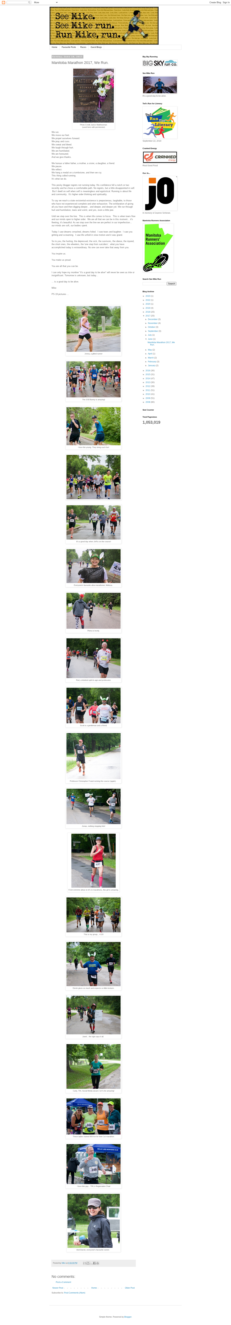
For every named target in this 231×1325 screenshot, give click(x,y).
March (151, 358)
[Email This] (84, 1263)
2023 (148, 296)
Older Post (130, 1288)
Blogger (127, 1317)
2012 (148, 386)
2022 (148, 300)
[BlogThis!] (88, 1263)
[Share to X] (91, 1263)
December (153, 319)
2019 (148, 308)
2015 (148, 374)
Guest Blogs (96, 47)
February (152, 361)
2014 (148, 378)
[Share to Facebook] (94, 1263)
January (152, 365)
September (153, 331)
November (153, 323)
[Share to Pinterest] (97, 1263)
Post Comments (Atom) (74, 1293)
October (152, 327)
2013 (148, 382)
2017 (148, 316)
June (150, 339)
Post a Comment (63, 1282)
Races (83, 47)
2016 (148, 370)
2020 (148, 304)
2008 (148, 402)
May (150, 350)
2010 (148, 394)
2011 (148, 390)
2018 (148, 312)
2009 (148, 398)
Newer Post (57, 1288)
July (150, 335)
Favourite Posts (69, 47)
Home (54, 47)
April (150, 354)
